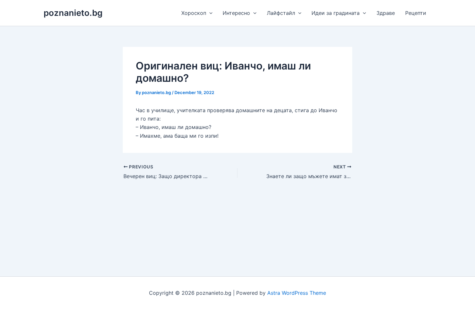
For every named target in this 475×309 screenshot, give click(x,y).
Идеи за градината (335, 13)
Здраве (385, 13)
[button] (209, 13)
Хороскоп (193, 13)
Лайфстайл (281, 13)
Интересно (236, 13)
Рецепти (415, 13)
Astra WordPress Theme (296, 293)
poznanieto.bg (73, 13)
